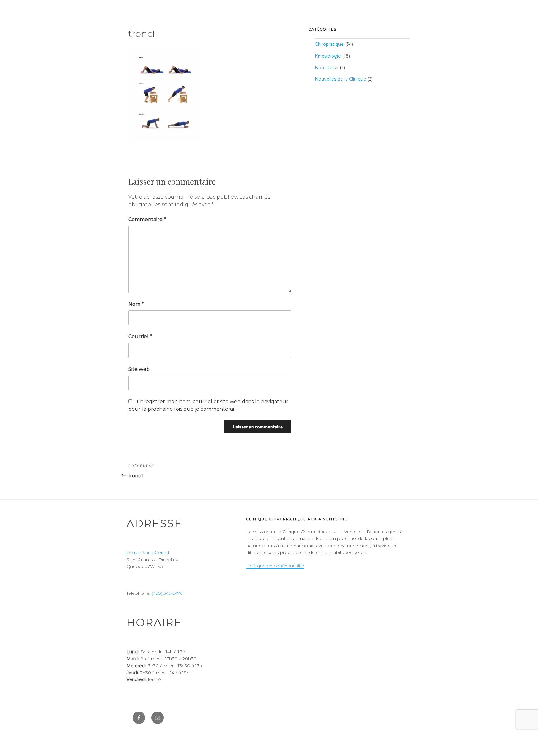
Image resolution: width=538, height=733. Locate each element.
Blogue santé (356, 20)
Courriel (140, 336)
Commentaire (147, 219)
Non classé (326, 67)
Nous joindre (405, 20)
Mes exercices (455, 20)
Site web (139, 369)
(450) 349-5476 (167, 593)
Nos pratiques (213, 20)
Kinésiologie (328, 56)
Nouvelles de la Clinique (340, 79)
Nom (136, 304)
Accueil (172, 20)
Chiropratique (329, 44)
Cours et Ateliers (272, 20)
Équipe (317, 20)
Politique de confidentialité (275, 566)
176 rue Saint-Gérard (147, 552)
